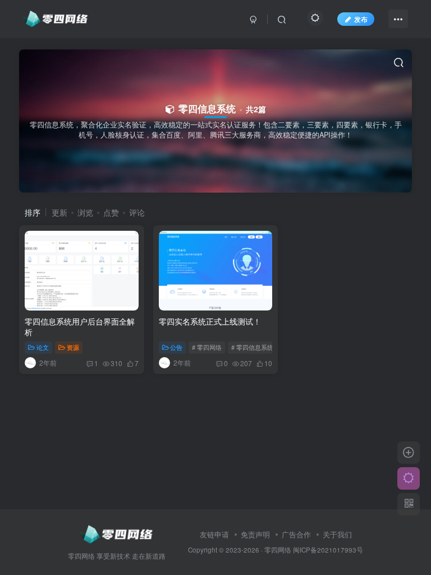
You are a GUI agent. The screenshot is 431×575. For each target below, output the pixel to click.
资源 (73, 347)
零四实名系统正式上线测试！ (210, 321)
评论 (137, 212)
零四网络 (277, 549)
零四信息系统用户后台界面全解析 (80, 327)
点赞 (111, 212)
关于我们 (337, 534)
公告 (176, 347)
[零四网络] (116, 533)
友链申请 (214, 534)
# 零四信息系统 (252, 347)
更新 (59, 212)
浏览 (85, 212)
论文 (42, 347)
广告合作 (296, 534)
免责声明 (255, 534)
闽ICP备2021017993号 (328, 549)
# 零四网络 (207, 347)
